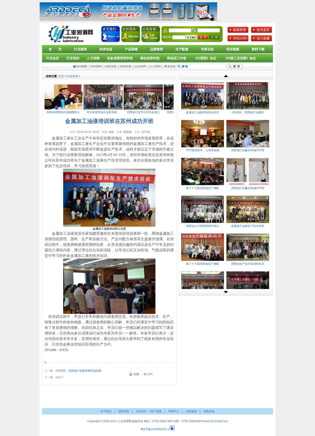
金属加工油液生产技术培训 (247, 226)
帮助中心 (173, 411)
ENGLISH (240, 38)
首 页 (55, 49)
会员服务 (131, 34)
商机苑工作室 (176, 58)
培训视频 (232, 49)
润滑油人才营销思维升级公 (202, 226)
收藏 (136, 374)
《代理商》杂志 (205, 58)
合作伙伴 (141, 411)
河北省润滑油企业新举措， (96, 112)
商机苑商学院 (150, 58)
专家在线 (207, 49)
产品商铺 (131, 49)
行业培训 (72, 58)
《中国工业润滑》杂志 (240, 58)
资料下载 (258, 49)
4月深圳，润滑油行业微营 (248, 112)
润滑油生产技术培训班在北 (247, 263)
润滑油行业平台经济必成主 (136, 112)
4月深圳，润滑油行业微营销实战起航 (78, 370)
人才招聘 (93, 58)
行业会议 (52, 58)
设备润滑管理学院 (120, 58)
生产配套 (181, 49)
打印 (150, 374)
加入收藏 (263, 38)
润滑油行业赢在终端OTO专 (247, 150)
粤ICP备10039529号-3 (155, 429)
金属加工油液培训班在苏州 (202, 112)
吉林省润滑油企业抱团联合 (56, 112)
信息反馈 (208, 411)
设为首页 (263, 30)
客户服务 (156, 411)
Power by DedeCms (215, 421)
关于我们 (110, 34)
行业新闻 (80, 49)
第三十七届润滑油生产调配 (202, 188)
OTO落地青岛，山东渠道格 (202, 150)
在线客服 (150, 34)
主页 (61, 76)
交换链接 (191, 411)
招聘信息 (123, 411)
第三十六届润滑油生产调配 (202, 263)
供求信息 (105, 49)
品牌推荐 (156, 49)
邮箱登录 (239, 30)
